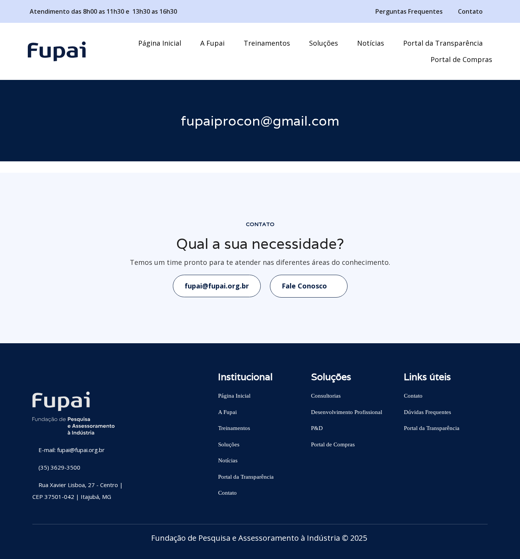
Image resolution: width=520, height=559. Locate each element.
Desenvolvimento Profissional (346, 412)
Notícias (228, 460)
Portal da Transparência (246, 477)
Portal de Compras (333, 444)
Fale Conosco (305, 285)
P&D (317, 428)
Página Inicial (234, 396)
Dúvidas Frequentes (427, 412)
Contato (227, 493)
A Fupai (227, 412)
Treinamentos (234, 428)
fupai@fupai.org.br (217, 285)
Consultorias (326, 396)
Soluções (228, 444)
